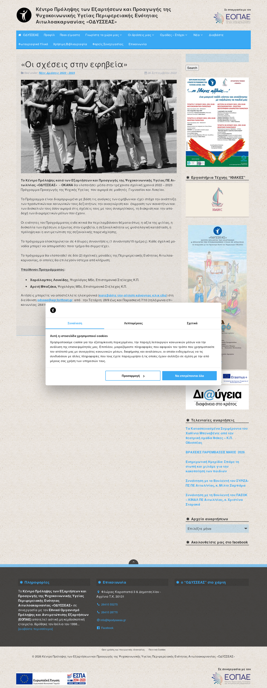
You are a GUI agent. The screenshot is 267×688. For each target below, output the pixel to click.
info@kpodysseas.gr (113, 620)
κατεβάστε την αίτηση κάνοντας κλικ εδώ (133, 295)
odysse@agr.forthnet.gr (55, 300)
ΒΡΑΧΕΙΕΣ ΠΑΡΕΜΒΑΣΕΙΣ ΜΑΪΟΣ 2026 (215, 452)
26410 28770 (109, 612)
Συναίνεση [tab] (75, 323)
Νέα (197, 35)
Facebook (106, 628)
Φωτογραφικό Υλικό (33, 44)
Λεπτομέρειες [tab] (133, 323)
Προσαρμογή (131, 375)
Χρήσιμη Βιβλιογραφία (70, 44)
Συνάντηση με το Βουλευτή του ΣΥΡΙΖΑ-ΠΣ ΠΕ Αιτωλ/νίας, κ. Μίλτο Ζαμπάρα (217, 483)
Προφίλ (49, 35)
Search (192, 68)
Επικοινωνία (138, 44)
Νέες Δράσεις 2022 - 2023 (57, 73)
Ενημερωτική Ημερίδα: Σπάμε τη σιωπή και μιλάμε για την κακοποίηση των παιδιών (212, 466)
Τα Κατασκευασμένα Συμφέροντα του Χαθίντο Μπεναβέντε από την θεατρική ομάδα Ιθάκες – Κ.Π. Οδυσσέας (217, 435)
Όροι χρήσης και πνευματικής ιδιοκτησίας (123, 649)
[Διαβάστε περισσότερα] (35, 629)
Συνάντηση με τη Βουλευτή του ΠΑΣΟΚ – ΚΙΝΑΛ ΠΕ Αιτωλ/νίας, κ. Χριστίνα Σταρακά (216, 500)
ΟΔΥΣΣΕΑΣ (31, 35)
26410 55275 (109, 604)
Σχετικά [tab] (192, 323)
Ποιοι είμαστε (70, 35)
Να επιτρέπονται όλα (189, 375)
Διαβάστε (216, 35)
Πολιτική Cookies (157, 649)
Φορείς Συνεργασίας (107, 44)
